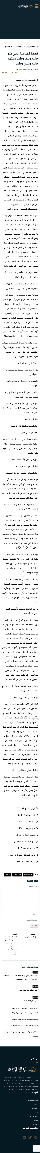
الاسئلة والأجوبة (33, 1100)
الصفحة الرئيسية (30, 46)
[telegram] (24, 1138)
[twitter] (30, 1138)
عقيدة (36, 1104)
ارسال (32, 925)
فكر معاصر (19, 46)
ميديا (36, 1112)
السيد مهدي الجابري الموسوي (25, 80)
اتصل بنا (35, 1124)
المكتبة (36, 1120)
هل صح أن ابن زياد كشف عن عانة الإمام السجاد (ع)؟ (24, 1026)
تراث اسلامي (9, 46)
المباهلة (8, 874)
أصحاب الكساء (28, 874)
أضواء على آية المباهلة (30, 1001)
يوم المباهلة (17, 874)
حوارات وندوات (33, 1116)
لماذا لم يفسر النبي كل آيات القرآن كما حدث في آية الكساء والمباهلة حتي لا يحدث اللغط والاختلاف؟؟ (20, 978)
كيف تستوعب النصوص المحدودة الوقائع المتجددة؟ (25, 1019)
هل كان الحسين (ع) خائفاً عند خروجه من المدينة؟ (25, 1013)
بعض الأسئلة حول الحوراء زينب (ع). (27, 990)
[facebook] (35, 1138)
